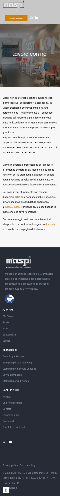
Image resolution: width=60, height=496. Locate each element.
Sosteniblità (9, 334)
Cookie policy (27, 465)
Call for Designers (12, 402)
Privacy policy (10, 465)
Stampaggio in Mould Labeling (19, 368)
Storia (5, 322)
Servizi (6, 340)
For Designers (16, 18)
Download (8, 421)
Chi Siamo (8, 316)
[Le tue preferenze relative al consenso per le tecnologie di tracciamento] (6, 490)
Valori (5, 328)
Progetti (6, 396)
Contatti (7, 408)
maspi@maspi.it (13, 206)
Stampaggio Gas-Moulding (17, 362)
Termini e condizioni (13, 427)
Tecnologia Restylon (13, 356)
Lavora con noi (10, 415)
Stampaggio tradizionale (16, 380)
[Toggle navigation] (56, 18)
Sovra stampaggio (12, 374)
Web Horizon (9, 487)
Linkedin (51, 224)
